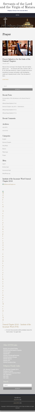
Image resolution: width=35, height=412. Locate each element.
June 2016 (5, 130)
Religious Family (8, 371)
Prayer (4, 155)
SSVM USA (6, 360)
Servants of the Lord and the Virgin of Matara (17, 5)
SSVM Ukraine (7, 359)
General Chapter (6, 142)
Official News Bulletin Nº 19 (9, 110)
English (4, 139)
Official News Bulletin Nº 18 (9, 113)
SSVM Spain (7, 352)
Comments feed (6, 170)
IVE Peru (5, 376)
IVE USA (5, 378)
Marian (4, 149)
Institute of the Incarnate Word (11, 373)
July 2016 (4, 127)
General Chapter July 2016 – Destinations (13, 106)
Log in (4, 164)
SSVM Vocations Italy (9, 362)
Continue (5, 79)
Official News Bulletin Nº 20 (9, 103)
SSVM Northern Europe (10, 357)
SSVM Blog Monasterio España (12, 350)
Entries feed (5, 167)
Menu (17, 15)
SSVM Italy (6, 354)
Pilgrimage (5, 152)
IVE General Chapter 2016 (11, 369)
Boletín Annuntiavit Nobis (10, 349)
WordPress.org (6, 173)
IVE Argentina (7, 374)
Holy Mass (5, 145)
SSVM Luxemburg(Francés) (11, 355)
